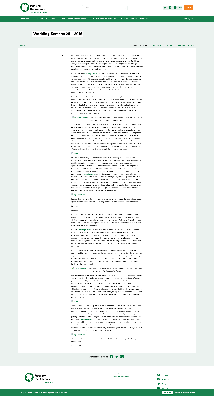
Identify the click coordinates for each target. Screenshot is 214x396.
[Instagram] (175, 8)
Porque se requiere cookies (185, 392)
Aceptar (167, 392)
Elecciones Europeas (45, 19)
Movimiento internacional (74, 19)
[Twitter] (165, 8)
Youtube (164, 375)
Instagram (165, 388)
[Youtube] (180, 8)
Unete (188, 7)
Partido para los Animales (104, 19)
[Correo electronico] (122, 357)
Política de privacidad (121, 376)
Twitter (164, 384)
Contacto (116, 373)
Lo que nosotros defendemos (135, 19)
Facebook (165, 379)
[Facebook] (170, 8)
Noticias (25, 19)
